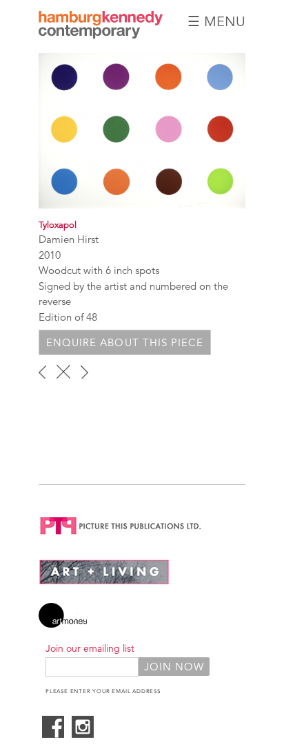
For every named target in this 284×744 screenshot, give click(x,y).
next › (84, 372)
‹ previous (42, 372)
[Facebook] (53, 734)
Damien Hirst (69, 239)
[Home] (101, 34)
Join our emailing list (89, 648)
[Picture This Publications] (121, 537)
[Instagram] (83, 734)
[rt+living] (104, 581)
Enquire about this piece (124, 342)
